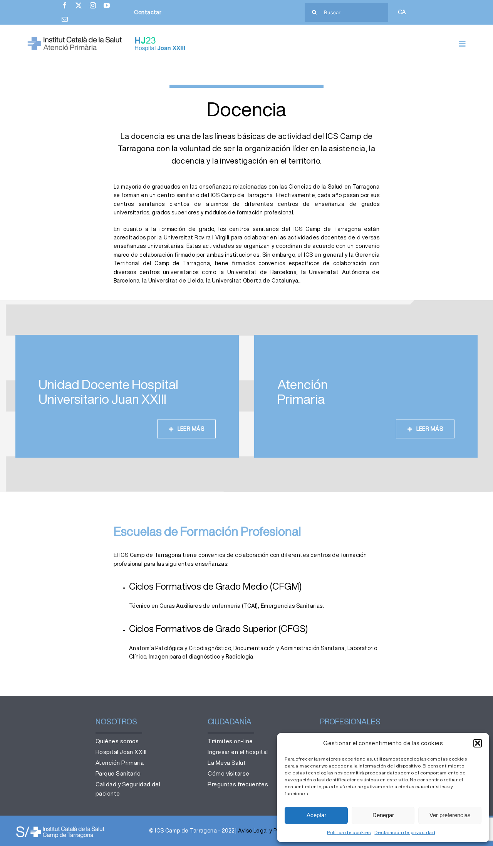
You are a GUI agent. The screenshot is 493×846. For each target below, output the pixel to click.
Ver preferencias (450, 815)
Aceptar (316, 815)
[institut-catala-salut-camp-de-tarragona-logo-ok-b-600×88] (60, 828)
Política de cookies (349, 832)
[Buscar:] (346, 12)
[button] (477, 743)
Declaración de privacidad (404, 832)
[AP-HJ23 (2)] (107, 39)
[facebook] (65, 5)
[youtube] (107, 5)
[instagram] (93, 5)
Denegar (383, 815)
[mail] (65, 19)
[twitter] (78, 5)
